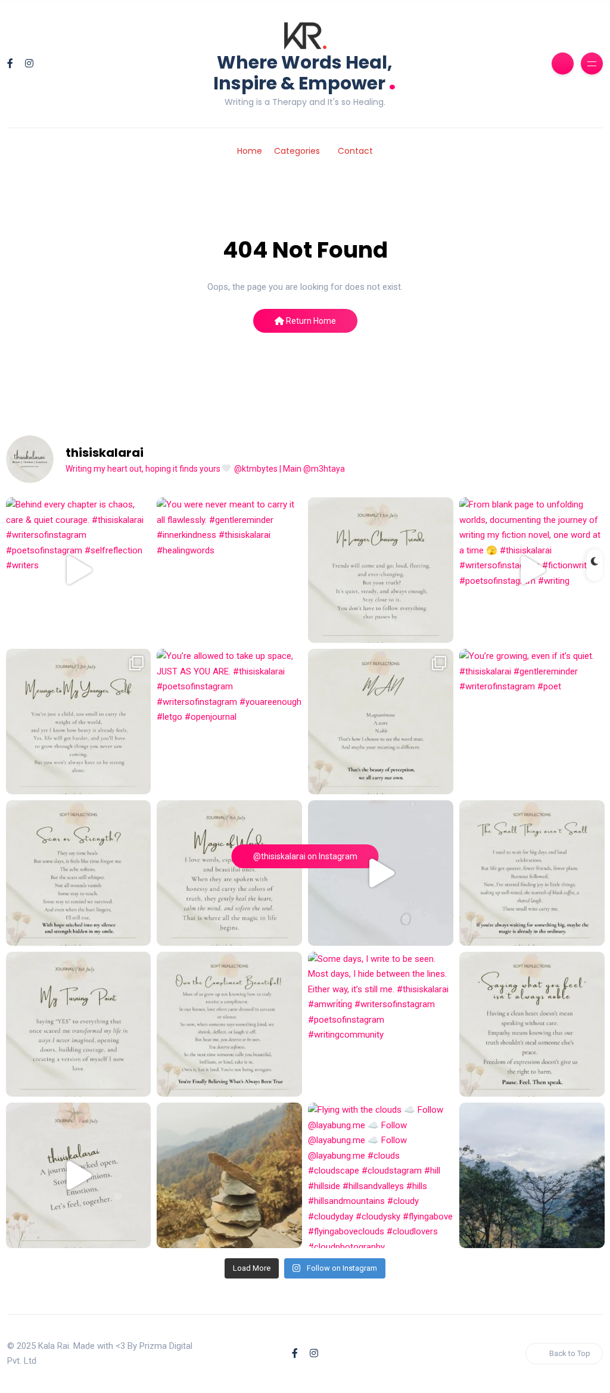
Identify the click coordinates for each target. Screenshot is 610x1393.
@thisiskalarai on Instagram (305, 856)
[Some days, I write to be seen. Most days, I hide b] (380, 1024)
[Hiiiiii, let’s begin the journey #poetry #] (78, 1175)
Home (249, 151)
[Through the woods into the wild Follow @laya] (229, 1175)
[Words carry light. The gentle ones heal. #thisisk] (229, 873)
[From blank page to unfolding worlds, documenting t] (532, 570)
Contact (355, 151)
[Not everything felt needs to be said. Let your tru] (532, 1024)
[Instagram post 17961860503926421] (532, 1175)
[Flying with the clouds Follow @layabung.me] (380, 1175)
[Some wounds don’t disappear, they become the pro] (78, 873)
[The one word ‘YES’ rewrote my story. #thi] (78, 1024)
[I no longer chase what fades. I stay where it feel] (380, 570)
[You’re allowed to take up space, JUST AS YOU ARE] (229, 721)
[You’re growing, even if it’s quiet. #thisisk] (532, 721)
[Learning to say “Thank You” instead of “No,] (229, 1024)
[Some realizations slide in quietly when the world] (380, 873)
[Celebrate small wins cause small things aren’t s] (532, 873)
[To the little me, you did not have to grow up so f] (78, 721)
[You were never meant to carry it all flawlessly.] (229, 570)
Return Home (310, 321)
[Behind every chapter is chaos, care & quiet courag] (78, 570)
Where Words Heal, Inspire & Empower (304, 73)
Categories (297, 151)
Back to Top (569, 1353)
